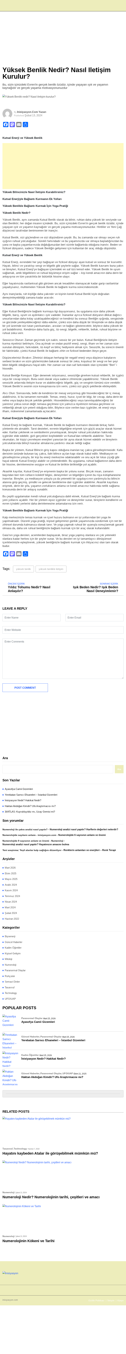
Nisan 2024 (11, 901)
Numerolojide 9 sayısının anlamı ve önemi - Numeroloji (32, 840)
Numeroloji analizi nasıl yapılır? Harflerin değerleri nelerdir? (84, 829)
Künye (120, 1300)
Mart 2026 (10, 867)
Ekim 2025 (10, 873)
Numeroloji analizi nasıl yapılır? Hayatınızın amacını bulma (35, 844)
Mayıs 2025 (11, 879)
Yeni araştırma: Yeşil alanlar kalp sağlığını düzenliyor (31, 850)
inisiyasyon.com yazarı (31, 112)
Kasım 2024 (11, 890)
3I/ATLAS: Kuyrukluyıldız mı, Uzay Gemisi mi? (30, 811)
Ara (5, 758)
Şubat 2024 (11, 913)
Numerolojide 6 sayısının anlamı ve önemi (82, 835)
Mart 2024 (10, 907)
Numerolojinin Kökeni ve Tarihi (28, 1241)
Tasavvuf (9, 987)
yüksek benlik (23, 569)
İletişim (110, 1300)
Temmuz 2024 (12, 896)
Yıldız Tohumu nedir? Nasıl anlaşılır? (29, 589)
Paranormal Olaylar (15, 970)
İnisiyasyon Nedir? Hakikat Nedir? (23, 800)
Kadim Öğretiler (13, 947)
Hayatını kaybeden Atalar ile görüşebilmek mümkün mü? (50, 1153)
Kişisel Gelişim (13, 953)
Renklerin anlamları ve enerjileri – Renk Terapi (89, 850)
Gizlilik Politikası (96, 1300)
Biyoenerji (10, 936)
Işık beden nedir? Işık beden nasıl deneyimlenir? (95, 589)
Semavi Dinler (12, 981)
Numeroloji (10, 964)
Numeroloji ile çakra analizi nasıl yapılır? (25, 829)
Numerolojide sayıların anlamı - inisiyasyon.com (29, 835)
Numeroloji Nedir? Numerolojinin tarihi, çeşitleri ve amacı (51, 1197)
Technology (11, 993)
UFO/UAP (10, 998)
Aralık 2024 (11, 884)
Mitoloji (8, 959)
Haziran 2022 (12, 918)
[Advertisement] (63, 42)
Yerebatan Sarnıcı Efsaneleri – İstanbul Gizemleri (31, 794)
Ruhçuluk (10, 976)
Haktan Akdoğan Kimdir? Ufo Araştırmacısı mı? (30, 806)
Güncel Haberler (13, 942)
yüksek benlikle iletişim (51, 569)
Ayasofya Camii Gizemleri (19, 789)
